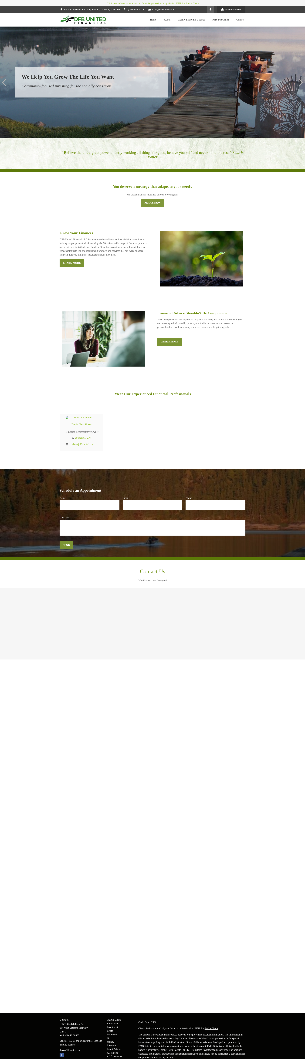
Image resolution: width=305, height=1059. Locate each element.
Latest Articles (114, 1049)
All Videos (112, 1052)
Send (66, 545)
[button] (153, 19)
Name (63, 498)
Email (126, 498)
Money (110, 1041)
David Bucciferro (81, 424)
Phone (189, 498)
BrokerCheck (211, 1028)
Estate (110, 1030)
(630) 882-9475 (136, 9)
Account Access (233, 9)
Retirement (112, 1023)
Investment (112, 1027)
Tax (109, 1038)
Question (64, 517)
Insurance (112, 1034)
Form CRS (150, 1022)
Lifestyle (111, 1045)
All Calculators (114, 1056)
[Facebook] (210, 9)
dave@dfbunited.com (163, 9)
